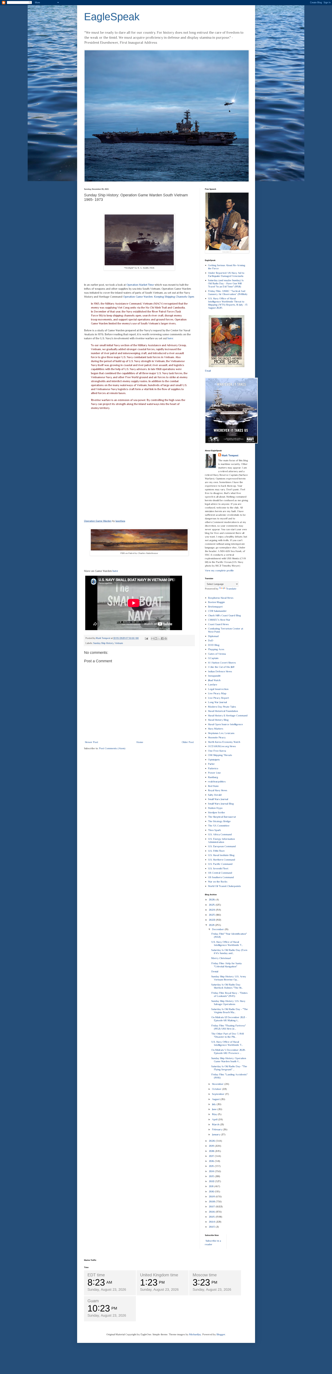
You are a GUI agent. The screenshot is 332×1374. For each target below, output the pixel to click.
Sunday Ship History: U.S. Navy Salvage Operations (228, 1002)
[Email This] (152, 638)
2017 (212, 1156)
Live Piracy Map (217, 693)
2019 (212, 1145)
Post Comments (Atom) (112, 748)
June (214, 1109)
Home (139, 742)
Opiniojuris (214, 759)
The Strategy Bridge (219, 821)
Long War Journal (217, 702)
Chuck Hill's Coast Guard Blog (224, 615)
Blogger (220, 1334)
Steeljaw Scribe (216, 812)
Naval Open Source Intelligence (225, 724)
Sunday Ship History (103, 643)
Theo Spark (214, 830)
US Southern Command (221, 877)
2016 (212, 1161)
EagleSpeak (112, 16)
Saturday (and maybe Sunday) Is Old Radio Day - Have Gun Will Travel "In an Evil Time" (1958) (226, 283)
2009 (212, 1196)
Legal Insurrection (218, 689)
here (170, 338)
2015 (212, 1166)
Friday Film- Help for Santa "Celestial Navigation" (226, 965)
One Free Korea (217, 750)
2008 (212, 1201)
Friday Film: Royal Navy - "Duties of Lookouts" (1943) (229, 994)
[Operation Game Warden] (139, 464)
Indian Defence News (220, 671)
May (215, 1114)
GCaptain (213, 658)
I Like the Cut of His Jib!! (221, 666)
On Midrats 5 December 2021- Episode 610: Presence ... (228, 1051)
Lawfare (212, 684)
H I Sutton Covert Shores (222, 662)
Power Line (214, 772)
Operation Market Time (140, 284)
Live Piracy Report (218, 697)
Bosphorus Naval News (220, 597)
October (217, 1088)
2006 (212, 1211)
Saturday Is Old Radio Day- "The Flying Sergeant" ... (229, 1068)
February (217, 1129)
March (216, 1124)
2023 (212, 914)
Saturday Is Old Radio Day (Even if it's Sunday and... (229, 951)
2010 (212, 1191)
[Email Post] (146, 638)
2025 (212, 904)
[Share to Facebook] (162, 638)
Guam (93, 1300)
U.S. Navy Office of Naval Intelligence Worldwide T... (227, 943)
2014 (212, 1171)
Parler (211, 763)
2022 (212, 919)
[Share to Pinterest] (165, 638)
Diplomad (213, 636)
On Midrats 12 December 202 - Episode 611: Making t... (229, 1019)
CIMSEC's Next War (219, 619)
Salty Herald (215, 794)
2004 (212, 1221)
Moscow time (205, 1275)
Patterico (213, 768)
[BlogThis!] (156, 638)
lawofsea (120, 521)
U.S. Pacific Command (220, 863)
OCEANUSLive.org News (222, 746)
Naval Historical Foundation (223, 710)
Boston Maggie (216, 602)
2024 (212, 909)
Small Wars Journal (218, 799)
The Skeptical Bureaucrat (222, 816)
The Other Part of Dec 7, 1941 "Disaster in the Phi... (227, 1035)
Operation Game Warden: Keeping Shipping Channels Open (158, 296)
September (218, 1093)
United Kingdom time (159, 1275)
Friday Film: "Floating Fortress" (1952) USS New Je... (228, 1027)
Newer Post (91, 742)
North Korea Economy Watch (224, 741)
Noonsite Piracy (217, 737)
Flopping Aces (216, 649)
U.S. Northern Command (221, 859)
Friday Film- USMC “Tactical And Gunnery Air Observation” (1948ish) (227, 292)
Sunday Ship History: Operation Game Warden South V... (228, 1060)
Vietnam (119, 643)
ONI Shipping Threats (220, 755)
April (215, 1119)
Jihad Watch (214, 680)
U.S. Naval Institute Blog (221, 855)
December (218, 929)
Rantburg (213, 777)
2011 (211, 1186)
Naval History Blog (218, 719)
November (218, 1083)
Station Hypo (215, 807)
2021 (212, 924)
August (216, 1099)
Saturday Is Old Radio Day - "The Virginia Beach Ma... (229, 1011)
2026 (212, 899)
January (216, 1134)
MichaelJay (195, 1334)
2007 (212, 1206)
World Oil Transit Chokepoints (224, 886)
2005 (212, 1216)
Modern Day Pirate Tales (222, 706)
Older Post (188, 742)
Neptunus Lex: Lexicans (221, 733)
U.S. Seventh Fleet (218, 868)
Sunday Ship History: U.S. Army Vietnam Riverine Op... (228, 978)
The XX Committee (218, 825)
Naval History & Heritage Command (227, 715)
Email (208, 370)
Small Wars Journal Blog (221, 803)
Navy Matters (215, 728)
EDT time (96, 1275)
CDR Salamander (217, 610)
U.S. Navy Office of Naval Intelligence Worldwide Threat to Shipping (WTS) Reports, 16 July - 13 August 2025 (227, 303)
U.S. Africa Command (220, 834)
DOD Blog (213, 644)
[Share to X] (159, 638)
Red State (213, 785)
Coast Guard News (218, 624)
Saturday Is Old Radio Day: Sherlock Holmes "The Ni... (227, 986)
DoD (210, 640)
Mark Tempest (230, 455)
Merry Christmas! (221, 958)
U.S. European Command (222, 846)
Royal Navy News (217, 790)
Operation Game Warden (98, 521)
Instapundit (214, 675)
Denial (214, 971)
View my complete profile (219, 570)
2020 (212, 1140)
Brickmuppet (215, 606)
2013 (212, 1176)
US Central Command (220, 872)
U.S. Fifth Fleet (216, 850)
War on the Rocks (217, 881)
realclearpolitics (217, 781)
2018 (212, 1150)
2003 (212, 1226)
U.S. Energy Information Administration (221, 840)
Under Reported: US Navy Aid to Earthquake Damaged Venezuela (226, 274)
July (214, 1104)
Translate (231, 588)
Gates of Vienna (217, 653)
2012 (212, 1181)
